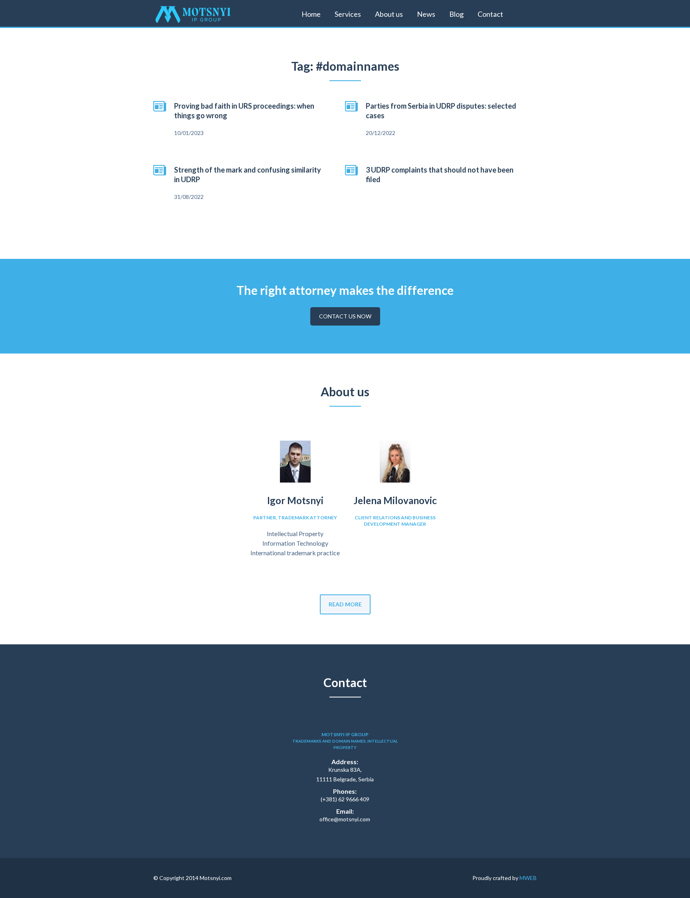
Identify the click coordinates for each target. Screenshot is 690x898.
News (426, 14)
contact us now (345, 316)
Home (311, 14)
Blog (456, 14)
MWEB (528, 877)
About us (389, 14)
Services (348, 14)
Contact (490, 14)
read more (345, 604)
